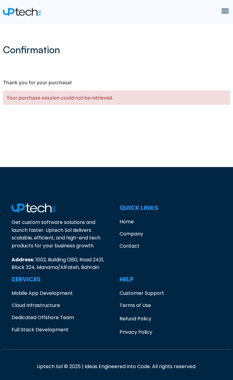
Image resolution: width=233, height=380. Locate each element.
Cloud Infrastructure (36, 305)
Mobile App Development (42, 293)
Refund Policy (135, 318)
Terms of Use (135, 305)
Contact (130, 245)
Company (131, 233)
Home (127, 221)
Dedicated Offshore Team (43, 317)
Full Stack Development (40, 329)
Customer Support (142, 293)
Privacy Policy (136, 332)
